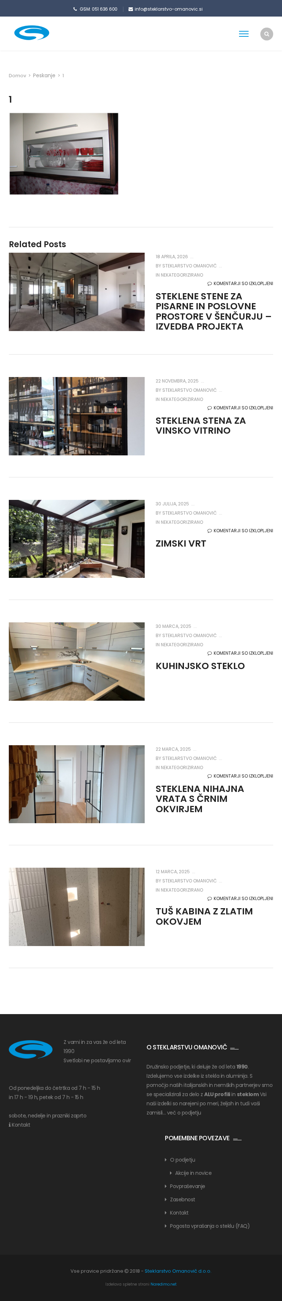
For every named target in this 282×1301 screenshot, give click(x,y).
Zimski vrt (181, 543)
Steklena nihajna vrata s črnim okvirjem (200, 798)
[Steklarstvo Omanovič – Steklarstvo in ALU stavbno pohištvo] (44, 32)
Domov (17, 75)
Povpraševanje (187, 1186)
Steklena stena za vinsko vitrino (201, 425)
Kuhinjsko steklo (200, 666)
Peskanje (44, 75)
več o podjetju (184, 1112)
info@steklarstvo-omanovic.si (169, 9)
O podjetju (182, 1159)
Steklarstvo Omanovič (189, 266)
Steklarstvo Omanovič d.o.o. (178, 1271)
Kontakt (21, 1124)
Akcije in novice (193, 1173)
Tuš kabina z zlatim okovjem (204, 916)
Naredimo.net (164, 1284)
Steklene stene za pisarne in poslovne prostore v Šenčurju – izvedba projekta (214, 311)
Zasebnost (182, 1199)
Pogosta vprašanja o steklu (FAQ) (210, 1226)
